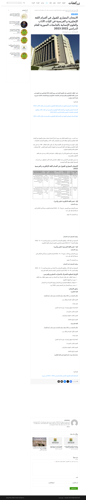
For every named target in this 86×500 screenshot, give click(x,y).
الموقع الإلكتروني (51, 482)
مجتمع (54, 2)
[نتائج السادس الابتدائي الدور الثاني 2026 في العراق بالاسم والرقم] (24, 40)
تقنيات (50, 2)
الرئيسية (63, 2)
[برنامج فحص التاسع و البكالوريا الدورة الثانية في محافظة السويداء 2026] (71, 441)
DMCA (13, 497)
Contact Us (17, 497)
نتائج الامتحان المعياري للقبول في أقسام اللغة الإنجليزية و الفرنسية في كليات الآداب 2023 (55, 106)
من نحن (42, 2)
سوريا (73, 14)
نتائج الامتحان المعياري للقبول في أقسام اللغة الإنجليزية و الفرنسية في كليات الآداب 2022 (55, 116)
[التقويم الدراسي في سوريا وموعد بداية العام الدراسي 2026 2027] (55, 441)
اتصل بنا (37, 2)
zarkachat (67, 420)
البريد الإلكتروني (75, 482)
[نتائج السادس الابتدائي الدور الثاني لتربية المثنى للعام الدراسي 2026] (24, 55)
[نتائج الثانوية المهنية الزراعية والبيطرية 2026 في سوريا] (39, 442)
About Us (22, 497)
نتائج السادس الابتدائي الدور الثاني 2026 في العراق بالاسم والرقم (14, 38)
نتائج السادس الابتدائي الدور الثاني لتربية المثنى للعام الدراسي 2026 (15, 54)
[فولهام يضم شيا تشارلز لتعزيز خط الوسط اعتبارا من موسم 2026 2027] (24, 24)
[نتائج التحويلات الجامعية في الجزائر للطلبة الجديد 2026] (24, 16)
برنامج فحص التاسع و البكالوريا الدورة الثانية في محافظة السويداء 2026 (14, 46)
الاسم (77, 477)
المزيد (33, 2)
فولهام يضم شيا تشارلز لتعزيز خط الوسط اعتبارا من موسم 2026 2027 (14, 23)
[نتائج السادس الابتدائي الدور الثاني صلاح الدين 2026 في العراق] (24, 32)
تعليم (47, 2)
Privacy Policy (8, 497)
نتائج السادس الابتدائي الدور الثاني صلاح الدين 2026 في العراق (15, 31)
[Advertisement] (55, 81)
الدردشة (58, 2)
